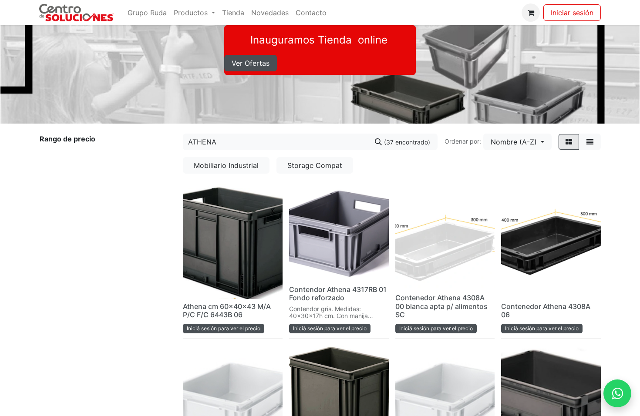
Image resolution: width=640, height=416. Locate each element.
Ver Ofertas (250, 63)
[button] (517, 142)
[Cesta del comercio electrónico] (531, 12)
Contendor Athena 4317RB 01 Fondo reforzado (338, 293)
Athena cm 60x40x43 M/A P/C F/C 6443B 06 (227, 310)
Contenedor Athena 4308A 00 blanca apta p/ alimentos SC (441, 306)
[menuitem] (147, 12)
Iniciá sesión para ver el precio (223, 328)
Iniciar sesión (572, 12)
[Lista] (590, 142)
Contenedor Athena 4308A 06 (545, 310)
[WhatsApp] (617, 393)
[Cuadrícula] (568, 142)
